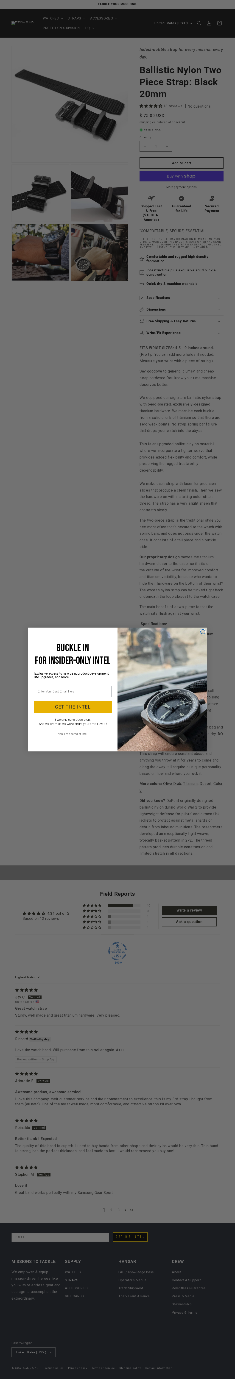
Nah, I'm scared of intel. (73, 734)
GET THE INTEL (73, 707)
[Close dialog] (203, 631)
